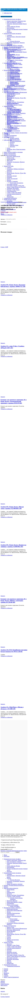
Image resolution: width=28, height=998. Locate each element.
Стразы (9, 100)
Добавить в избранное (6, 214)
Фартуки (9, 126)
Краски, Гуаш (10, 91)
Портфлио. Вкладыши (13, 123)
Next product (26, 202)
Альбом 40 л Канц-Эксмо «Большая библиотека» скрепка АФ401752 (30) (13, 285)
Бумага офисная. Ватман (13, 26)
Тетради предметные (15, 79)
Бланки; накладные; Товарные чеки (16, 21)
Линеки (12, 100)
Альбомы (9, 35)
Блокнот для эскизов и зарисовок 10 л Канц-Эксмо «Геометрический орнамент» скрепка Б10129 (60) (14, 401)
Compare (6, 975)
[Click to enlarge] (4, 196)
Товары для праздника (10, 153)
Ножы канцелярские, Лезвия (14, 105)
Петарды (12, 142)
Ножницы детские (12, 116)
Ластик (9, 74)
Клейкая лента (11, 54)
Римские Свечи (14, 145)
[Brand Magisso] (13, 788)
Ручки (8, 80)
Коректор (9, 55)
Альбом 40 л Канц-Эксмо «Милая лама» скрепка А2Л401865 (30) (12, 507)
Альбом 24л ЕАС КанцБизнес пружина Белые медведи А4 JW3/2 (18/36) (14, 650)
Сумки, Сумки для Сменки (14, 110)
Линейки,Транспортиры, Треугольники (13, 77)
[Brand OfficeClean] (8, 764)
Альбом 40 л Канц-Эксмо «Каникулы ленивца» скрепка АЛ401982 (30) (13, 545)
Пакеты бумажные (12, 135)
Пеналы (9, 124)
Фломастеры (10, 127)
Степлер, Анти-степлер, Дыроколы (16, 113)
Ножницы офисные (12, 63)
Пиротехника (10, 137)
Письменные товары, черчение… (12, 114)
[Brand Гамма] (14, 735)
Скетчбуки (10, 60)
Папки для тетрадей (12, 117)
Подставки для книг (12, 122)
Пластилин (10, 96)
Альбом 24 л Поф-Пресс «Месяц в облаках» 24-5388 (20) (12, 708)
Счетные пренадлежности (14, 112)
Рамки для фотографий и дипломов (13, 152)
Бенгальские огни (14, 139)
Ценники (9, 61)
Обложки (9, 113)
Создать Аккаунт (5, 996)
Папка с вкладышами (12, 67)
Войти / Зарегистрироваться (11, 977)
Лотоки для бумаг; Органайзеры (15, 102)
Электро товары (11, 203)
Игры (8, 134)
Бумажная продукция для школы (11, 202)
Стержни (9, 130)
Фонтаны (12, 146)
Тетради (9, 39)
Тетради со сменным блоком (17, 81)
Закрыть (3, 281)
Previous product (23, 202)
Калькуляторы (10, 51)
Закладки (9, 108)
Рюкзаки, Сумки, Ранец (13, 109)
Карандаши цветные (12, 72)
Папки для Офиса (14, 69)
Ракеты (12, 143)
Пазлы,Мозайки (11, 95)
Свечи (8, 148)
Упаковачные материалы (13, 130)
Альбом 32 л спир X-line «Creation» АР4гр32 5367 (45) (12, 347)
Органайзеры (10, 65)
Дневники (9, 44)
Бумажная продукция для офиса (12, 47)
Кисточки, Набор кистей (13, 93)
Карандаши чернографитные (14, 73)
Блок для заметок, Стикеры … (15, 50)
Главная (2, 202)
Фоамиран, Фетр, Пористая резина (16, 149)
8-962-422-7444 (8, 140)
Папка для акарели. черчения (14, 45)
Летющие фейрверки (15, 141)
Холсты (9, 102)
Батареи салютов (14, 138)
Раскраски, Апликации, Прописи (16, 42)
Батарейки (9, 201)
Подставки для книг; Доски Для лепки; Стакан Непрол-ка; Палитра (16, 120)
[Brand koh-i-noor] (11, 805)
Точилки (9, 115)
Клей (8, 52)
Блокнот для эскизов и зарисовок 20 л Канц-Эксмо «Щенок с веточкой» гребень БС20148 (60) (14, 600)
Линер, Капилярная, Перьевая (18, 125)
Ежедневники (10, 28)
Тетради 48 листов (15, 74)
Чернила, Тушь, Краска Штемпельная (17, 92)
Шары (8, 150)
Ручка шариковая (14, 83)
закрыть (3, 981)
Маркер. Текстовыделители (14, 79)
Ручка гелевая (13, 127)
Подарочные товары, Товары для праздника (15, 132)
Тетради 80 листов (15, 77)
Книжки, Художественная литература (14, 88)
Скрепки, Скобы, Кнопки (13, 58)
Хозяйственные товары (10, 199)
